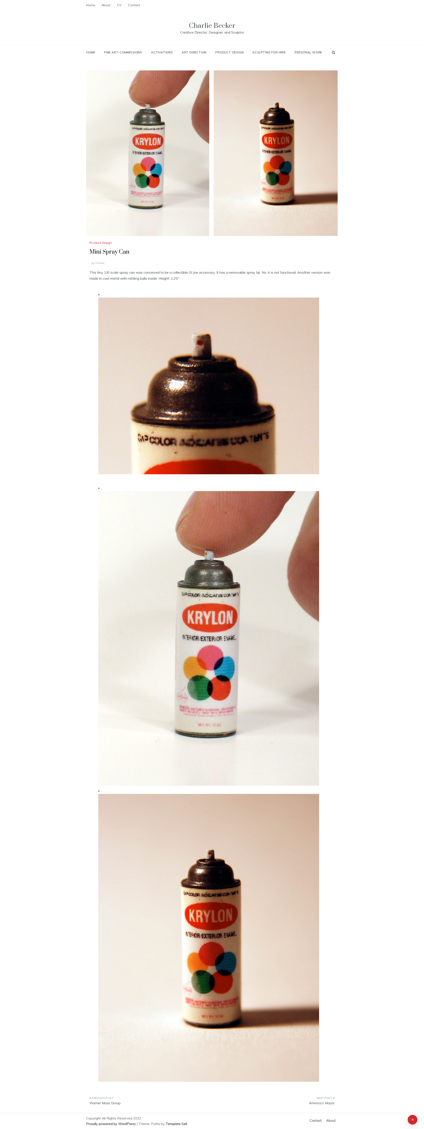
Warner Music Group (105, 1103)
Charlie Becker (212, 25)
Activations (162, 52)
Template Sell (176, 1124)
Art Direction (194, 52)
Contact (134, 5)
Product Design (229, 52)
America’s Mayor (322, 1103)
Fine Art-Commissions (123, 52)
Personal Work (308, 52)
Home (90, 5)
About (106, 5)
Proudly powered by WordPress (111, 1124)
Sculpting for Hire (269, 52)
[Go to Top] (412, 1120)
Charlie (99, 263)
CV (119, 5)
